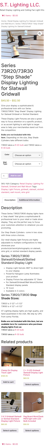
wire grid (25, 192)
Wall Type (5, 163)
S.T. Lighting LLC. (20, 5)
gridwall (24, 189)
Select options (32, 384)
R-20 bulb (19, 145)
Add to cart (16, 175)
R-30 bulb (5, 148)
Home (3, 21)
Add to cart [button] (8, 382)
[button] (40, 33)
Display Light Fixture (10, 189)
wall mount (15, 192)
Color (7, 154)
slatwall (32, 189)
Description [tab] (10, 200)
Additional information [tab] (29, 200)
